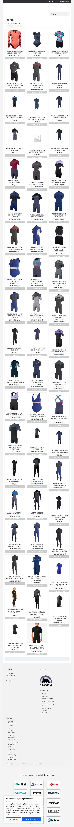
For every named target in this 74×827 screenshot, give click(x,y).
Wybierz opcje (14, 58)
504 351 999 (9, 673)
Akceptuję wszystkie (32, 819)
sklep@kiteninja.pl (11, 675)
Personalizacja (13, 819)
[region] (23, 809)
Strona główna (10, 23)
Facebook (9, 681)
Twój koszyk (64, 1)
